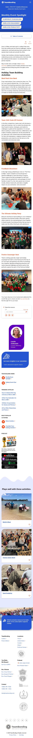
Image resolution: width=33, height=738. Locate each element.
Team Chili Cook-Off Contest (12, 120)
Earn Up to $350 (6, 664)
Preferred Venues (22, 647)
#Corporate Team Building (12, 19)
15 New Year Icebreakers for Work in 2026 (9, 398)
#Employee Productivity (11, 27)
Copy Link (25, 309)
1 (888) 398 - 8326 (6, 689)
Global (19, 645)
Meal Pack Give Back (9, 78)
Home (7, 7)
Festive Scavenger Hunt (10, 254)
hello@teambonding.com (8, 693)
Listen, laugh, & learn (24, 663)
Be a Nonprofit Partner (8, 674)
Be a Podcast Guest (22, 665)
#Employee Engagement (11, 23)
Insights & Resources (22, 7)
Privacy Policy (12, 735)
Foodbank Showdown (9, 169)
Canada (19, 643)
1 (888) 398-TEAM (6, 686)
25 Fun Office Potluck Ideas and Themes (9, 409)
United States (21, 641)
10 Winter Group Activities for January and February (9, 403)
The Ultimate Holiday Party (11, 213)
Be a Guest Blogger (7, 676)
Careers (4, 638)
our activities (24, 299)
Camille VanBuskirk (14, 342)
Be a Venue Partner (7, 672)
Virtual (19, 638)
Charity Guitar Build (9, 557)
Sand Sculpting (7, 593)
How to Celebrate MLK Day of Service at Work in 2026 (9, 393)
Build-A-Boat (7, 522)
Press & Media (6, 641)
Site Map (21, 735)
